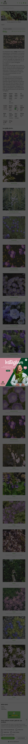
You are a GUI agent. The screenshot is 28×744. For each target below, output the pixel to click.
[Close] (26, 360)
